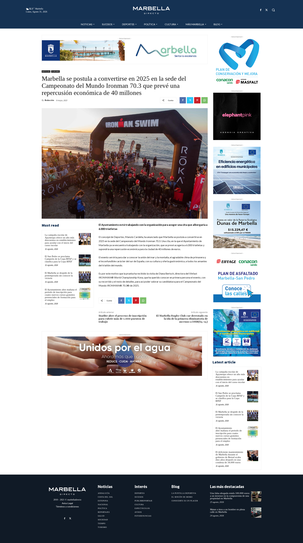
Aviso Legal (67, 503)
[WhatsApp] (204, 100)
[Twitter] (266, 10)
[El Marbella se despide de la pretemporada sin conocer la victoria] (85, 277)
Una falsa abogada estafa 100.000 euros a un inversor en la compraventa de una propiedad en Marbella (230, 496)
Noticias (46, 71)
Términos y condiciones (67, 506)
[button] (273, 10)
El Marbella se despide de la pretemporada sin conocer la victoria (59, 275)
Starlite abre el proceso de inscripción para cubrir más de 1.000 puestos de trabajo (123, 318)
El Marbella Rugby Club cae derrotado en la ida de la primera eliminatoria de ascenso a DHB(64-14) (182, 318)
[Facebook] (261, 10)
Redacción (49, 100)
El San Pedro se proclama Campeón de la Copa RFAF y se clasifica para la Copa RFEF (60, 259)
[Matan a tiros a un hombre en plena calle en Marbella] (256, 513)
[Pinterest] (197, 100)
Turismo (55, 71)
